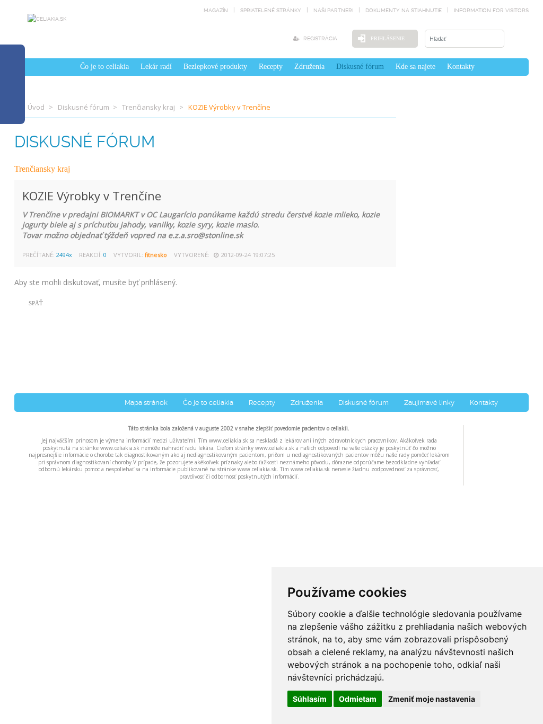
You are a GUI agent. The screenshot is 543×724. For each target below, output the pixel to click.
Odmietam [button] (357, 698)
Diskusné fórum (360, 66)
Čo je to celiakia (104, 66)
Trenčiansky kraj (148, 107)
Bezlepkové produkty (215, 66)
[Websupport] (496, 453)
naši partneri (333, 10)
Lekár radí (156, 66)
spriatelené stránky (270, 10)
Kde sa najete (415, 66)
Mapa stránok (146, 403)
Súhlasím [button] (310, 698)
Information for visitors (491, 10)
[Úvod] (68, 66)
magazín (216, 10)
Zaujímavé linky (429, 403)
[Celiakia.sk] (47, 18)
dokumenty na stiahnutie (403, 10)
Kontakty (461, 66)
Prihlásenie (388, 38)
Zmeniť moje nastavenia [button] (431, 698)
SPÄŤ (36, 303)
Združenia (309, 66)
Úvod (36, 107)
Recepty (271, 66)
